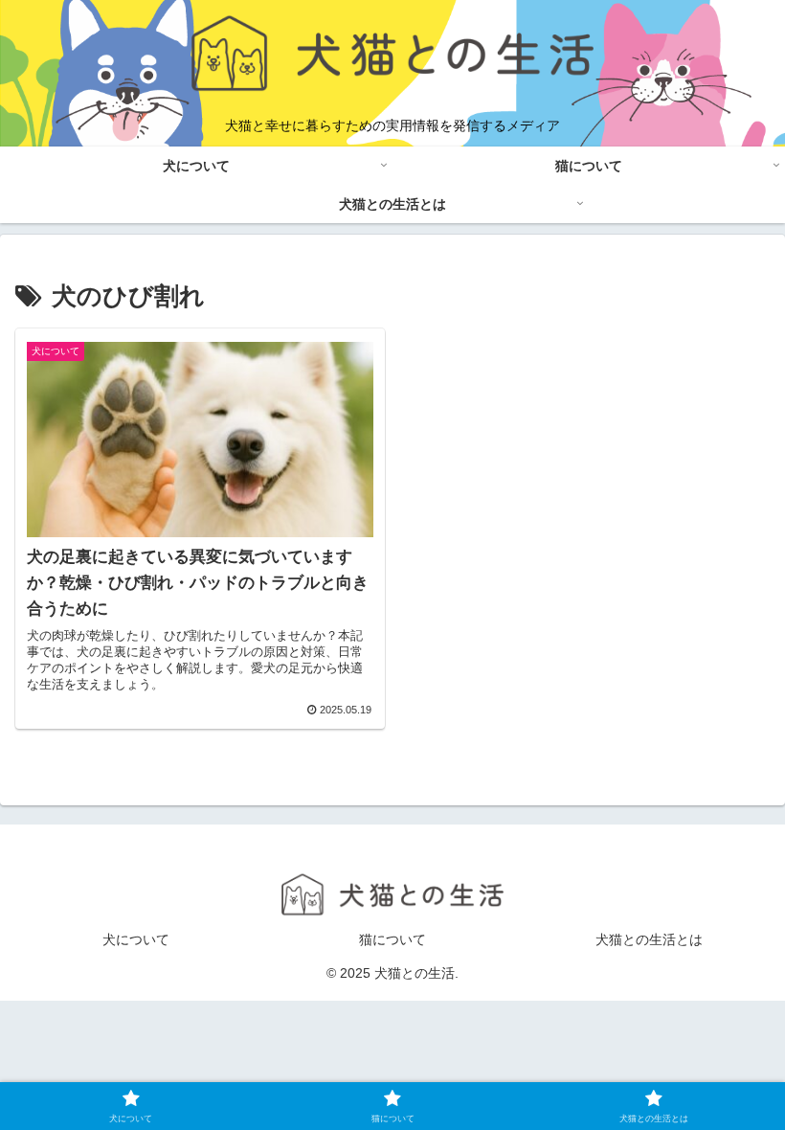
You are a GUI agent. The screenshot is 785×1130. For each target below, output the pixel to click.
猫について (392, 939)
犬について (135, 939)
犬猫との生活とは (649, 939)
